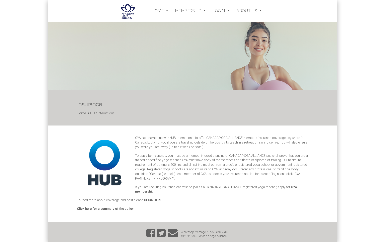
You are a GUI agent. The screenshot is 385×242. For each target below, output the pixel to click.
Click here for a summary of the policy (105, 209)
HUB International (102, 113)
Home (81, 113)
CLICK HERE (153, 200)
